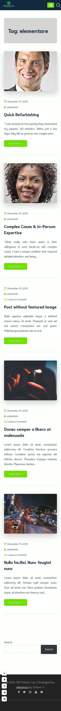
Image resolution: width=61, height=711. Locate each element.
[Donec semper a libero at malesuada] (30, 380)
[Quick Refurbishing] (30, 71)
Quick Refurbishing (21, 114)
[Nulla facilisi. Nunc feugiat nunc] (30, 514)
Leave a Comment (17, 299)
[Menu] (50, 5)
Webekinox (22, 687)
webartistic (12, 107)
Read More (14, 143)
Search (8, 642)
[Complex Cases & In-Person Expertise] (30, 183)
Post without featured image (30, 306)
